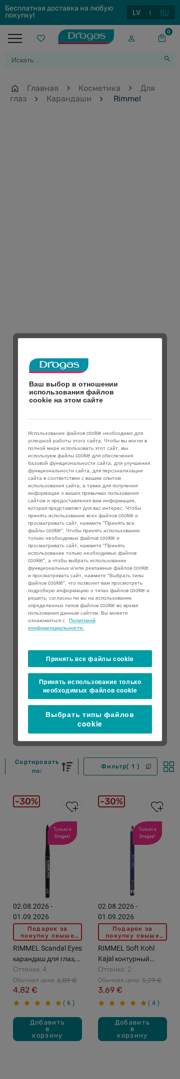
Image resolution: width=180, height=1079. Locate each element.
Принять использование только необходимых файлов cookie (90, 686)
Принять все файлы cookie (90, 658)
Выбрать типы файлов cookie (90, 719)
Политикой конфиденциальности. (62, 624)
